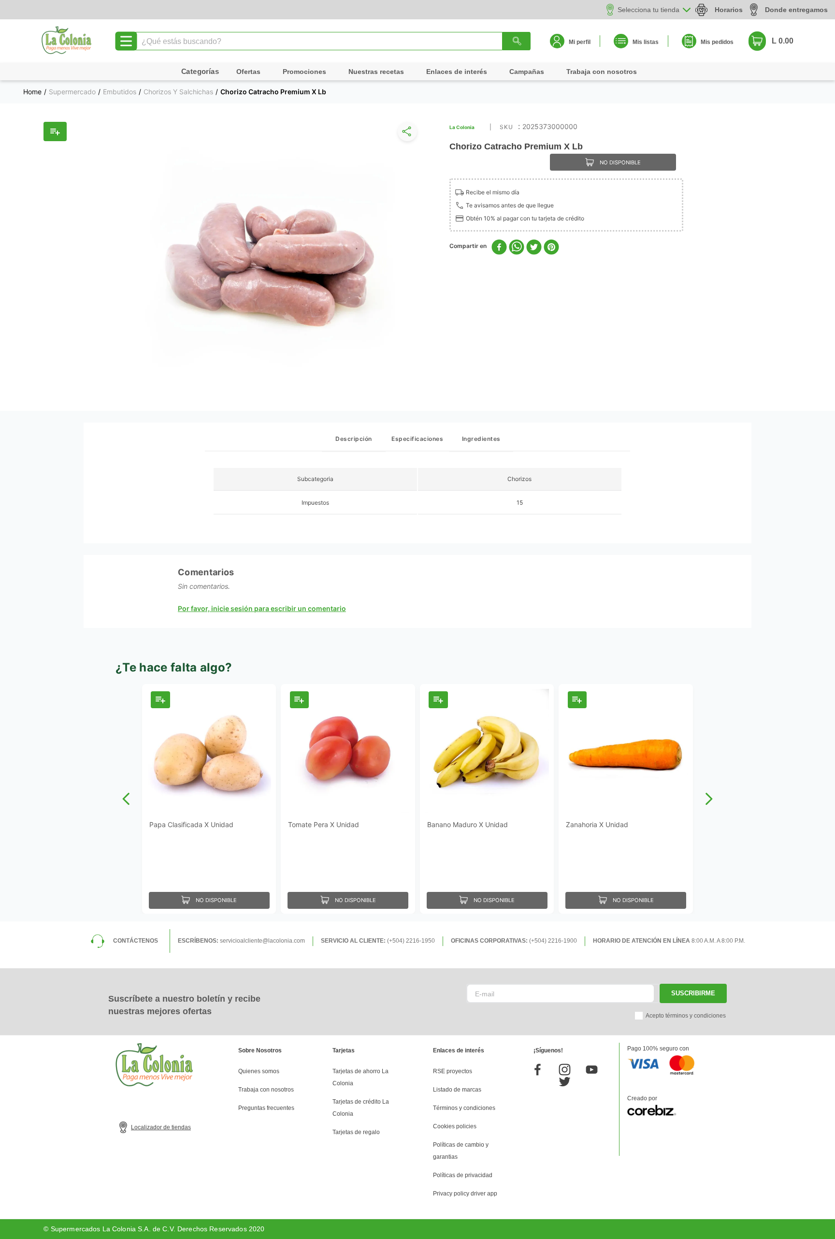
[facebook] (499, 247)
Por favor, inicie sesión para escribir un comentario (262, 608)
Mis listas (646, 42)
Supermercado (72, 92)
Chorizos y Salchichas (178, 92)
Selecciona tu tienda (648, 10)
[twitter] (534, 247)
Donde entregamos (796, 10)
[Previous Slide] (126, 798)
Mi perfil (579, 42)
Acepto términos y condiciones (686, 1015)
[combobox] (331, 41)
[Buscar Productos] (516, 41)
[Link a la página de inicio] (32, 92)
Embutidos (119, 92)
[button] (405, 133)
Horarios (729, 10)
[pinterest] (551, 247)
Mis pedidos (717, 42)
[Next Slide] (709, 798)
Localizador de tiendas (161, 1127)
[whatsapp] (516, 247)
